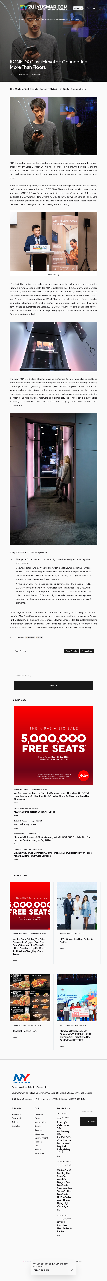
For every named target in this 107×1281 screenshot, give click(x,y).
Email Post (20, 637)
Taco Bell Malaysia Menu (26, 824)
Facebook (16, 1118)
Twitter (15, 1122)
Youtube (16, 1126)
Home (12, 19)
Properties (39, 1153)
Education (39, 1134)
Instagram (16, 1114)
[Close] (72, 1270)
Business (21, 19)
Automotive (40, 1122)
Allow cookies (41, 1270)
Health (37, 1149)
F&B (36, 1145)
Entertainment (41, 1138)
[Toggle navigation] (94, 8)
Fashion (38, 1142)
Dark (76, 8)
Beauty (37, 1126)
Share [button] (12, 74)
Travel (37, 1118)
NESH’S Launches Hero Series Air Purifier (34, 811)
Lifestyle (38, 1114)
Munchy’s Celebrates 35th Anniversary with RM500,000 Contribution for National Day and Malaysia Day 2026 (75, 1035)
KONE (31, 19)
